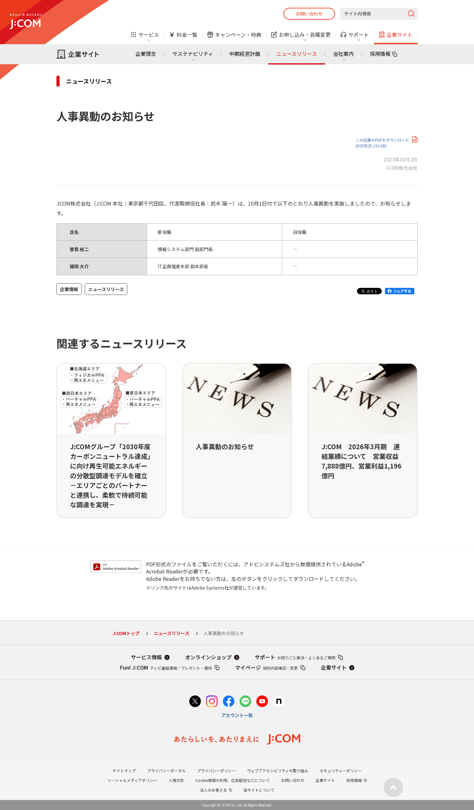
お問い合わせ (309, 13)
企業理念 (145, 53)
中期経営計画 (244, 53)
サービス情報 (146, 657)
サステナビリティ (192, 53)
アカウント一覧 (237, 715)
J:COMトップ (126, 633)
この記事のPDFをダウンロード (382, 142)
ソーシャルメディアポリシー (132, 780)
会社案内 (343, 53)
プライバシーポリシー (216, 770)
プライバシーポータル (166, 770)
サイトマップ (124, 770)
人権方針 (176, 780)
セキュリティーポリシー (341, 770)
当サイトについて (258, 790)
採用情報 (380, 53)
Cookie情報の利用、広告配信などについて (232, 780)
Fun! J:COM (166, 667)
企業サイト (334, 667)
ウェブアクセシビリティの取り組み (277, 770)
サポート (295, 657)
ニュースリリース (296, 53)
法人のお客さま (213, 790)
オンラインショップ (208, 657)
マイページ (266, 667)
